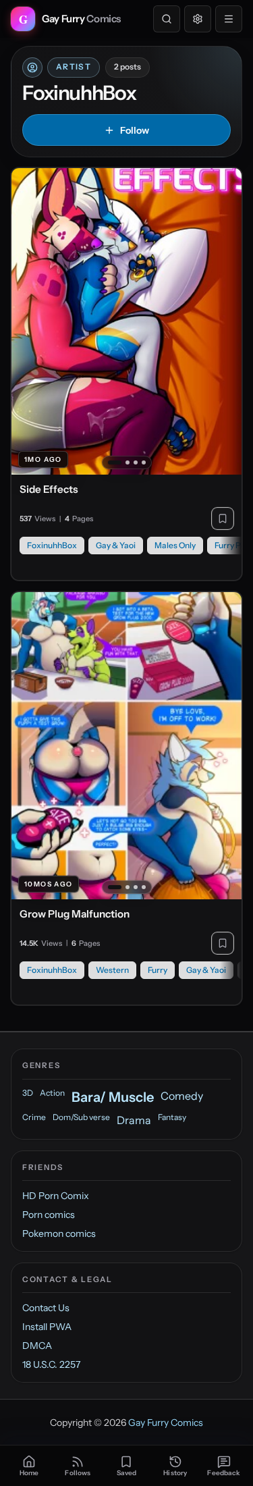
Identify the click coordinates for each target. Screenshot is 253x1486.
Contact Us (45, 1308)
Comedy (182, 1096)
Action (52, 1093)
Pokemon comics (59, 1233)
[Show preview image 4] (144, 462)
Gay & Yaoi (116, 545)
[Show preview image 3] (136, 462)
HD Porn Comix (55, 1196)
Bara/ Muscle (113, 1097)
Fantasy (172, 1117)
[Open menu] (228, 18)
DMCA (37, 1345)
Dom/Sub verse (81, 1117)
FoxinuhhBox (52, 545)
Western (112, 970)
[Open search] (166, 18)
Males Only (175, 545)
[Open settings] (197, 18)
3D (27, 1093)
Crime (34, 1117)
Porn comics (48, 1215)
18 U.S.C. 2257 (51, 1364)
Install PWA (47, 1327)
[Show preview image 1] (114, 462)
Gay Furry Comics (165, 1422)
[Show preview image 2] (127, 462)
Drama (134, 1120)
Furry (157, 970)
